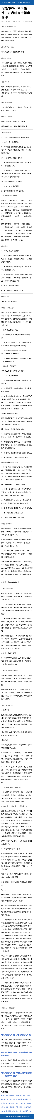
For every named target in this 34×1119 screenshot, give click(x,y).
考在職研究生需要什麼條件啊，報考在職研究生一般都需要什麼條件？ (17, 1099)
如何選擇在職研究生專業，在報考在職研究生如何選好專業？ (17, 1111)
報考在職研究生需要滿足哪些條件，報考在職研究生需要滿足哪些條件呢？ (17, 1107)
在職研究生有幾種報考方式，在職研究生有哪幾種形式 (17, 1103)
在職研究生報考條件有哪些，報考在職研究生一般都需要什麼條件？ (16, 1074)
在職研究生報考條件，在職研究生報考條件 (16, 1035)
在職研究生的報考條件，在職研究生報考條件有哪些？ (16, 1053)
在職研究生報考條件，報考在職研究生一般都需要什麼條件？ (17, 1095)
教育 (14, 2)
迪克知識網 (6, 2)
